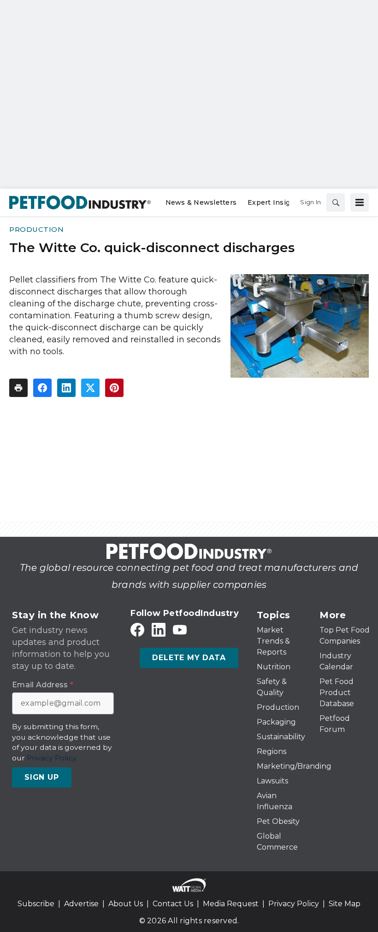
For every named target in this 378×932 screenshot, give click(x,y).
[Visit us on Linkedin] (158, 630)
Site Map (344, 903)
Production (36, 229)
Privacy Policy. (52, 758)
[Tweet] (90, 388)
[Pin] (114, 388)
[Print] (18, 388)
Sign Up (41, 777)
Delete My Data (188, 657)
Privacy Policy (293, 903)
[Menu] (359, 202)
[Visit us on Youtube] (180, 630)
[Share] (42, 388)
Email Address (42, 685)
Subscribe (36, 903)
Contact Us (173, 903)
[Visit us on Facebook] (137, 630)
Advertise (81, 903)
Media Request (231, 903)
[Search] (335, 202)
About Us (125, 903)
